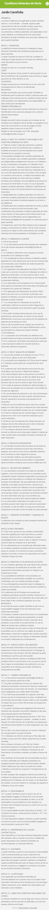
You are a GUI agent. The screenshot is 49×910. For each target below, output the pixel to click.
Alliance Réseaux (24, 908)
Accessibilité (33, 908)
